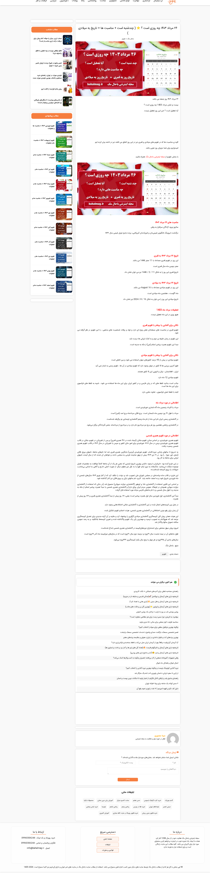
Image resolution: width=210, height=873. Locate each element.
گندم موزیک (169, 800)
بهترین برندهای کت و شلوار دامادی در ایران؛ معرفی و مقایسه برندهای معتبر (150, 637)
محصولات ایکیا (88, 800)
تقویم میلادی (173, 360)
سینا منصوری (160, 735)
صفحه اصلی (107, 839)
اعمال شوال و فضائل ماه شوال (167, 663)
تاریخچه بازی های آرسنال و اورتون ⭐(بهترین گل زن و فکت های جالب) (151, 606)
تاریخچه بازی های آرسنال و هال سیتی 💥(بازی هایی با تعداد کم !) (154, 601)
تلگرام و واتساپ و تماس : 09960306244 (38, 843)
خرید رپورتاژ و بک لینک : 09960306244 (38, 838)
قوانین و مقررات (107, 850)
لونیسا (104, 806)
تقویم (123, 39)
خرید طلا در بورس (139, 806)
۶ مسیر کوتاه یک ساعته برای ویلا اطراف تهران (161, 683)
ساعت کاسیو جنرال (123, 800)
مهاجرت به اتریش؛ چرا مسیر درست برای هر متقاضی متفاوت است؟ (154, 617)
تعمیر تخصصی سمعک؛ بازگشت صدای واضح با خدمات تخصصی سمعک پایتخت (149, 632)
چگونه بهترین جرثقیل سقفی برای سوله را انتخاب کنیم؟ (158, 627)
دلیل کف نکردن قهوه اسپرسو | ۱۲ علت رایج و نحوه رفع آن (157, 688)
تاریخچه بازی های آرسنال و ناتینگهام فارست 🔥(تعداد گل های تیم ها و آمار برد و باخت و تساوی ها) (141, 647)
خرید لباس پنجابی (92, 806)
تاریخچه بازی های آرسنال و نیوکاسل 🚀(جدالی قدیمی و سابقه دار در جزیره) (150, 596)
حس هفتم (136, 800)
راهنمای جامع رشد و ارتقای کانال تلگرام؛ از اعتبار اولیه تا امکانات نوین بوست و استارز (147, 678)
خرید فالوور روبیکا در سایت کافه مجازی (125, 813)
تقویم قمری (173, 330)
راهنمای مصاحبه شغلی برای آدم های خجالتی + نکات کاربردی (156, 591)
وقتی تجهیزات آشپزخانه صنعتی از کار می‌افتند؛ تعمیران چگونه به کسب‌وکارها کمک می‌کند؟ (145, 658)
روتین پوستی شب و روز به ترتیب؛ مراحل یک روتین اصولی (157, 611)
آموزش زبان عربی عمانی (105, 800)
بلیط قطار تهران (154, 806)
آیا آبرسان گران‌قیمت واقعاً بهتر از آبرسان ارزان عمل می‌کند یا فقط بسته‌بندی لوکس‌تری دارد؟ (144, 642)
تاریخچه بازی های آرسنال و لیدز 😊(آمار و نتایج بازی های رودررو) (154, 652)
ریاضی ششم (114, 806)
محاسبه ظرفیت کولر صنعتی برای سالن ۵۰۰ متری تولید (158, 622)
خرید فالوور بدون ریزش (149, 813)
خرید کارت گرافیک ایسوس (152, 800)
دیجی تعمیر (167, 806)
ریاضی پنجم (125, 806)
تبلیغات (107, 844)
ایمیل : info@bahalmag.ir (38, 848)
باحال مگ (130, 39)
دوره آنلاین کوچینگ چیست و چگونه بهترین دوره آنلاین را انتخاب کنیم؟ (152, 668)
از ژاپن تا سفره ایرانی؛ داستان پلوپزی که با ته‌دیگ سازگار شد (156, 673)
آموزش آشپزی (104, 813)
